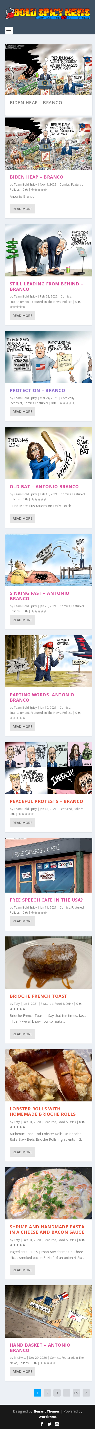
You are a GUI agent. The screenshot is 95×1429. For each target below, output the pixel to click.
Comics (64, 184)
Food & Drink (64, 1004)
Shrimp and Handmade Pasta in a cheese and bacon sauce (47, 1229)
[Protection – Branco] (48, 357)
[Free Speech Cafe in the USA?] (48, 865)
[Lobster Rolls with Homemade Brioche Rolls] (48, 1075)
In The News (52, 302)
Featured (77, 184)
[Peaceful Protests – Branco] (48, 768)
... (67, 1392)
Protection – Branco (37, 390)
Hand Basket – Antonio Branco (40, 1347)
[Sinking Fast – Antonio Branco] (48, 560)
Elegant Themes (46, 1411)
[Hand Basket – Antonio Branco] (48, 1311)
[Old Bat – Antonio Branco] (48, 453)
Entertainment (19, 302)
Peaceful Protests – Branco (46, 801)
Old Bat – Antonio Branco (44, 486)
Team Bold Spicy (25, 184)
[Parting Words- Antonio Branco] (48, 661)
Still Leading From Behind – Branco (46, 286)
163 (76, 1392)
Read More (22, 208)
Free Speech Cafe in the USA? (46, 900)
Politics (14, 190)
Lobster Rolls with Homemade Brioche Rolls (43, 1111)
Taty (17, 1004)
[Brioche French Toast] (48, 962)
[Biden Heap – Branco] (48, 144)
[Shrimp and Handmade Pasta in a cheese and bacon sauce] (48, 1193)
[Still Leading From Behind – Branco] (48, 250)
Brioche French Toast (38, 996)
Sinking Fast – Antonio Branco (39, 595)
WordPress (48, 1416)
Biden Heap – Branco (36, 102)
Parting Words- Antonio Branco (42, 697)
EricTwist (20, 1358)
